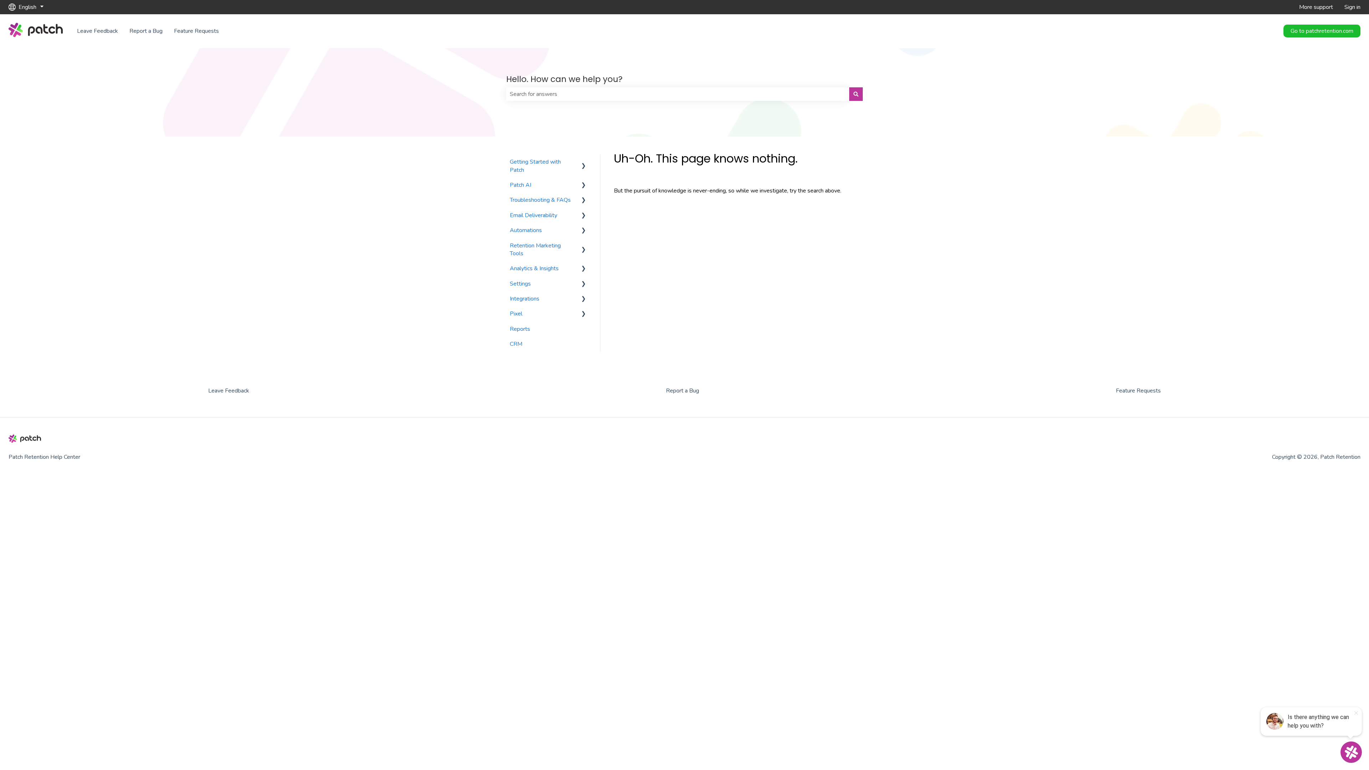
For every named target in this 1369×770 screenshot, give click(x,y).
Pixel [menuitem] (516, 314)
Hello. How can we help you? (564, 79)
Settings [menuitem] (520, 284)
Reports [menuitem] (520, 329)
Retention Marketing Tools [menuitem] (535, 249)
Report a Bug (146, 31)
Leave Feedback (97, 31)
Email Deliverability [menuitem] (533, 215)
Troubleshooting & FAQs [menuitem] (540, 200)
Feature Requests (196, 31)
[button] (583, 162)
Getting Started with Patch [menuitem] (535, 166)
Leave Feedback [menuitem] (228, 391)
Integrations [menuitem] (524, 299)
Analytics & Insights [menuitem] (534, 268)
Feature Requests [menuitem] (1138, 391)
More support (1316, 7)
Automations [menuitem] (526, 230)
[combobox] (677, 94)
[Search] (856, 94)
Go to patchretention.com (1322, 31)
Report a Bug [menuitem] (682, 391)
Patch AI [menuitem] (520, 185)
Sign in (1352, 7)
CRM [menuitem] (516, 344)
